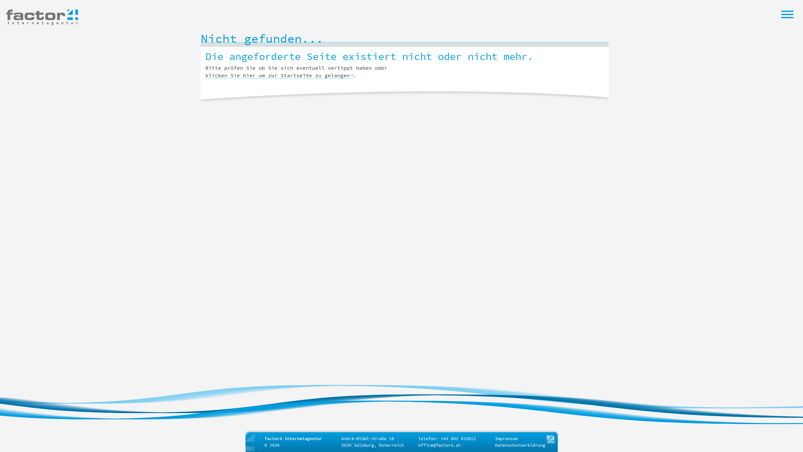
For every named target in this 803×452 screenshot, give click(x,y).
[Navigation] (787, 14)
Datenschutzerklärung (520, 445)
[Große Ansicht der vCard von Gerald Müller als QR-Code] (551, 439)
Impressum (506, 438)
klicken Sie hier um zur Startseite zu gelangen (277, 75)
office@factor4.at (439, 445)
